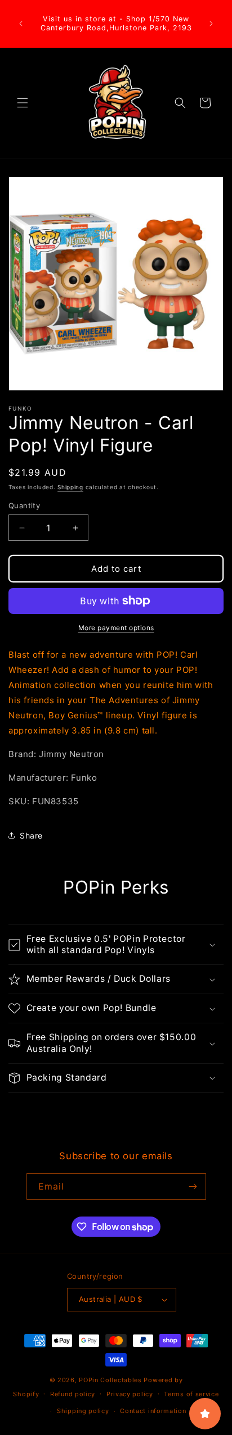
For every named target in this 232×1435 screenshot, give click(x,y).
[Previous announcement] (20, 23)
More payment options (116, 627)
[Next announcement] (211, 23)
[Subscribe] (193, 1186)
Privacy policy (129, 1394)
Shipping (70, 487)
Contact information (153, 1411)
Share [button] (31, 835)
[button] (22, 102)
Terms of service (191, 1394)
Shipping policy (83, 1411)
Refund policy (72, 1394)
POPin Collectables (110, 1380)
